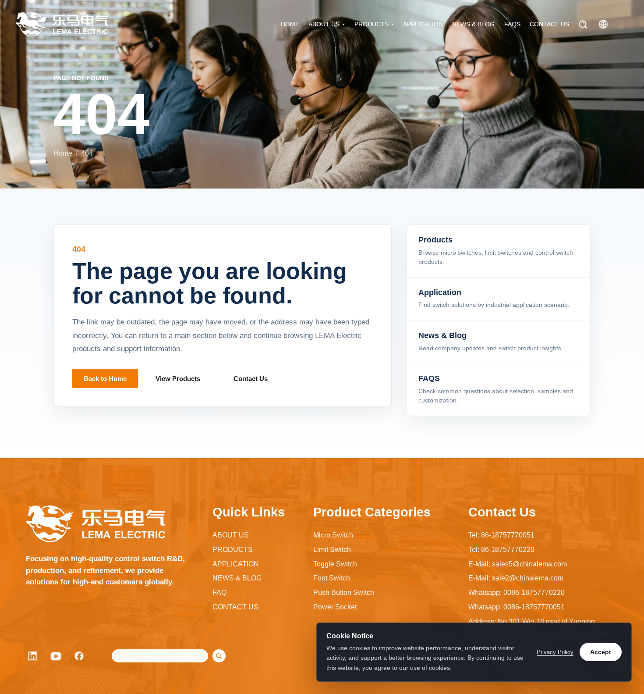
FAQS (512, 24)
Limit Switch (332, 549)
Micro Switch (333, 535)
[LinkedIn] (32, 655)
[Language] (603, 24)
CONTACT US (549, 24)
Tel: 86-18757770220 (501, 549)
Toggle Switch (335, 564)
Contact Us (251, 378)
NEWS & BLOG (473, 24)
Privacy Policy (555, 652)
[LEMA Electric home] (62, 24)
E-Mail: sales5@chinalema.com (517, 564)
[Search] (583, 24)
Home (62, 153)
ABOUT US (324, 24)
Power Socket (335, 607)
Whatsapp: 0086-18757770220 (516, 592)
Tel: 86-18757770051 (501, 535)
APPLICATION (423, 24)
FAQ (219, 592)
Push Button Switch (343, 592)
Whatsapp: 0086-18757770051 (516, 607)
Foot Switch (331, 578)
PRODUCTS (371, 24)
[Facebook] (79, 655)
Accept (600, 651)
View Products (178, 378)
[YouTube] (56, 655)
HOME (290, 24)
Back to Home (105, 378)
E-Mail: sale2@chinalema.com (515, 578)
